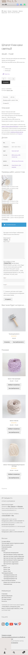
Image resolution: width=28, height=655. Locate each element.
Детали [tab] (12, 97)
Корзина (21, 651)
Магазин (9, 11)
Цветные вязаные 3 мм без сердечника (13, 554)
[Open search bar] (5, 649)
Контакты (4, 601)
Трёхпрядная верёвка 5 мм (10, 578)
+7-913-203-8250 (6, 515)
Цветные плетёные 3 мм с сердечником (14, 558)
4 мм (13, 165)
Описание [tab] (5, 97)
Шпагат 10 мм (7, 571)
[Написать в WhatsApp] (24, 4)
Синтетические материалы (9, 580)
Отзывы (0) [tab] (6, 103)
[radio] (15, 69)
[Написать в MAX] (17, 4)
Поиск (14, 652)
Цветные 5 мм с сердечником (11, 562)
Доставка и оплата (6, 597)
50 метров (20, 161)
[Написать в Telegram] (21, 4)
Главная (5, 11)
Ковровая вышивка (7, 547)
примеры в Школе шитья (16, 132)
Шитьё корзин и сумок (7, 545)
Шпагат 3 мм (7, 567)
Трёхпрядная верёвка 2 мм (10, 575)
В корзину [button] (7, 342)
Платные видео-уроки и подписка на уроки (13, 543)
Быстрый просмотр (18, 342)
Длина (3, 67)
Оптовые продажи (6, 599)
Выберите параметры (14, 384)
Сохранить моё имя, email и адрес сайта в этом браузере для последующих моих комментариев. (14, 293)
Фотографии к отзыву (9, 261)
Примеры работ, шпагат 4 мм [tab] (10, 100)
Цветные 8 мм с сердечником (11, 563)
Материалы (15, 11)
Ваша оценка (7, 238)
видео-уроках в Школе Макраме (10, 126)
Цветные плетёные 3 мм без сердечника (14, 556)
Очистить (7, 74)
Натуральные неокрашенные (11, 552)
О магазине (4, 594)
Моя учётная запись (4, 652)
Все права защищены (12, 642)
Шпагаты (21, 11)
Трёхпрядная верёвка (7, 573)
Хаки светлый (15, 151)
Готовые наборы (6, 541)
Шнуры (3, 550)
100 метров (15, 161)
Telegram (13, 506)
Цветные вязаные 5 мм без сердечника (13, 560)
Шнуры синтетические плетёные (12, 582)
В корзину (5, 82)
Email (5, 284)
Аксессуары (4, 549)
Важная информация (7, 595)
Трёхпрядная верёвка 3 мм (10, 576)
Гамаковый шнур (8, 584)
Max (9, 506)
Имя (5, 278)
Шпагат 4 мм (4, 12)
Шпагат (16, 165)
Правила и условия (6, 635)
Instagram (19, 134)
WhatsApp (20, 506)
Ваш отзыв (7, 241)
